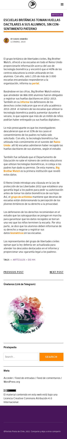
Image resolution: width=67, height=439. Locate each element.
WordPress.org (12, 381)
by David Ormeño (19, 39)
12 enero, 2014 (18, 42)
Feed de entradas (25, 378)
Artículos (57, 15)
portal (35, 83)
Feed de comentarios (48, 378)
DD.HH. (32, 259)
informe (24, 101)
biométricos (17, 233)
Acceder (8, 378)
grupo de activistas (21, 196)
